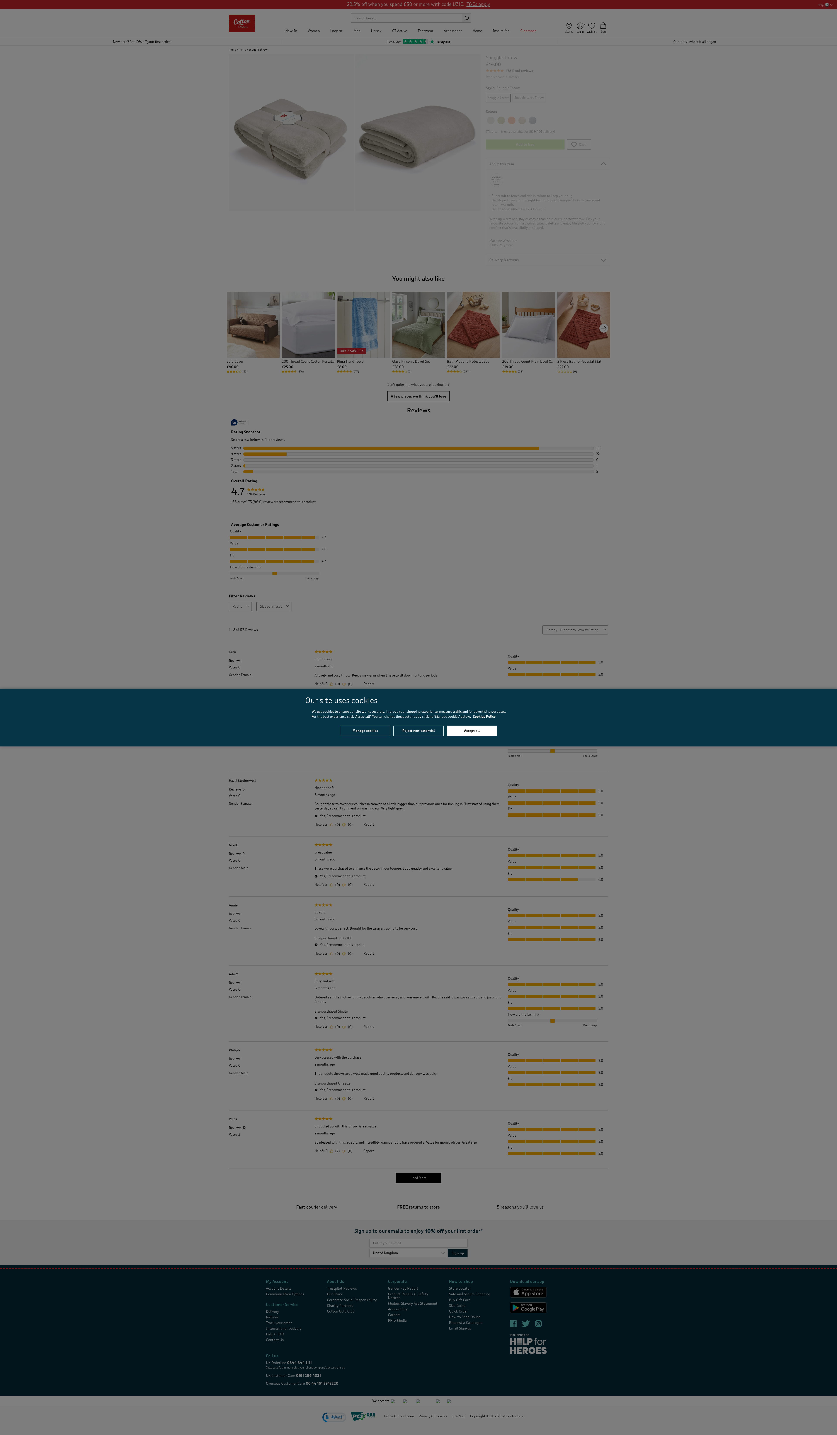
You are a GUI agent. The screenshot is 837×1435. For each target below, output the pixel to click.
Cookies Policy (484, 716)
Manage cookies (365, 731)
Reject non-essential (418, 731)
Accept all (472, 731)
